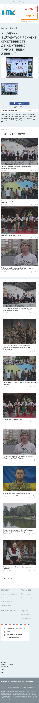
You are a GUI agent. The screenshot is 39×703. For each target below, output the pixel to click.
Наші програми (8, 610)
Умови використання (13, 683)
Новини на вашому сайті (14, 634)
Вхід (14, 2)
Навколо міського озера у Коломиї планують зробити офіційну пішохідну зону (18, 531)
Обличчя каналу (26, 594)
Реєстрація (23, 2)
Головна (4, 28)
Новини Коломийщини (9, 594)
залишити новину (30, 16)
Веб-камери (25, 614)
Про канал (26, 590)
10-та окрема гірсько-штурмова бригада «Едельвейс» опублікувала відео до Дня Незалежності (16, 347)
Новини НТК (14, 28)
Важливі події (6, 606)
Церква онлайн (26, 618)
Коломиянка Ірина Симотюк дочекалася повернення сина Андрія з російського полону (18, 494)
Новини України (6, 602)
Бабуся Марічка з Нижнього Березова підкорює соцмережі (19, 568)
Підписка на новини (13, 637)
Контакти (4, 681)
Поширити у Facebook (21, 103)
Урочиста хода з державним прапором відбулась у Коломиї (18, 201)
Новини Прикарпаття (8, 598)
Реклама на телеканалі (17, 681)
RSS (8, 632)
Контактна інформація (28, 598)
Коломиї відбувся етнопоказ (11, 235)
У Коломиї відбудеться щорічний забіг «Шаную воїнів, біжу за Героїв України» (17, 269)
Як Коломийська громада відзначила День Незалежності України (16, 167)
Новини (5, 590)
